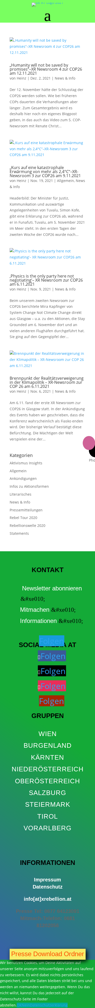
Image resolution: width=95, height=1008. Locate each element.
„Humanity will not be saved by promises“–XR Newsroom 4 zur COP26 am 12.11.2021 (46, 69)
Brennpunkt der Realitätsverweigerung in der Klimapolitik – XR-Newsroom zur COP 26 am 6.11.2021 (47, 382)
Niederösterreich (48, 769)
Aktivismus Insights (26, 463)
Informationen (38, 620)
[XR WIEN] (47, 840)
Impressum (47, 879)
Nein (26, 1005)
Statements (19, 533)
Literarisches (20, 494)
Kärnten (47, 757)
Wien (48, 734)
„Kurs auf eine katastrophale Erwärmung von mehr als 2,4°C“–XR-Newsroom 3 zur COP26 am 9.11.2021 (45, 171)
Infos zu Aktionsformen (29, 486)
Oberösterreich (47, 781)
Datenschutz (48, 887)
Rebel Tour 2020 (23, 517)
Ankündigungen (23, 478)
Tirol (47, 816)
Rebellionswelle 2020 (27, 525)
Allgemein (65, 180)
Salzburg (47, 793)
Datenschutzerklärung (49, 1005)
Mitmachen (34, 609)
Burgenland (48, 745)
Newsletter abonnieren (52, 588)
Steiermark (47, 804)
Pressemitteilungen (26, 510)
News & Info (65, 78)
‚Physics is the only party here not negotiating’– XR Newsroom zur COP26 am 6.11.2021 (46, 280)
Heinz (21, 78)
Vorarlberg (47, 828)
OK (19, 1005)
